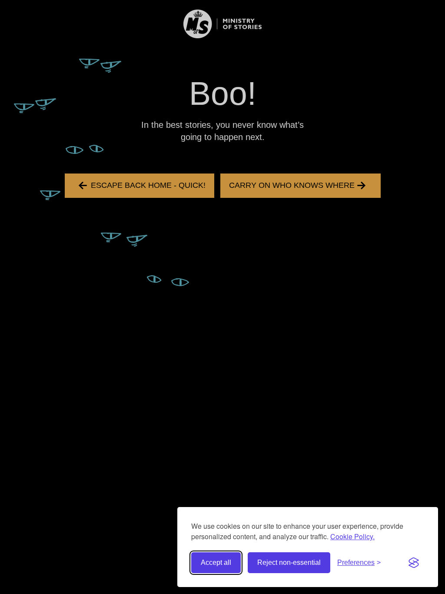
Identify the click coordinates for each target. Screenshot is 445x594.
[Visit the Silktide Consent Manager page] (413, 562)
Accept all (216, 562)
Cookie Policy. (352, 536)
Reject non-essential (289, 562)
